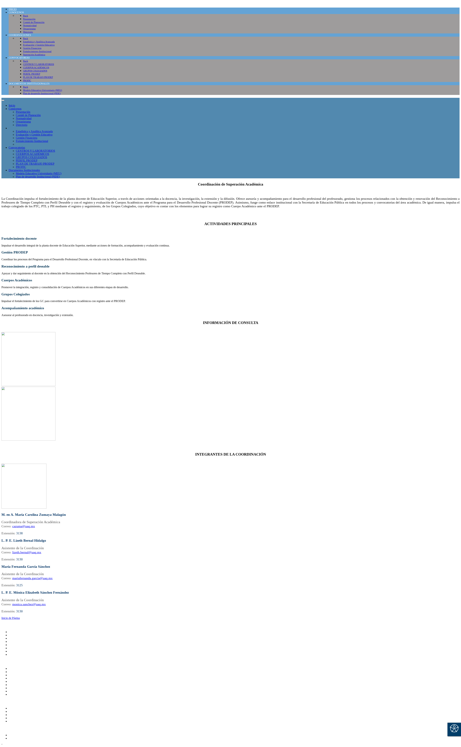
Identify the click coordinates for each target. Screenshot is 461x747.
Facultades (15, 651)
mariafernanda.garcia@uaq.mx (32, 578)
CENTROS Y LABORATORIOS (35, 150)
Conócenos (15, 108)
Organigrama (23, 121)
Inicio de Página (10, 618)
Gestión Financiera (26, 137)
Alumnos (14, 708)
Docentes (14, 717)
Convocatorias (17, 147)
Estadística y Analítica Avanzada (34, 131)
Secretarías (15, 638)
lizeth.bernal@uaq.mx (26, 552)
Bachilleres (15, 648)
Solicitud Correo (18, 714)
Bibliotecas (15, 684)
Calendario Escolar (19, 681)
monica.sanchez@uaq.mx (29, 604)
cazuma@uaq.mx (23, 526)
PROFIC (21, 166)
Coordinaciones (17, 128)
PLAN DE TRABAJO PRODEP (35, 163)
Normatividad (24, 118)
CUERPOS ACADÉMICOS (32, 154)
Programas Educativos (21, 735)
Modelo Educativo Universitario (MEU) (38, 173)
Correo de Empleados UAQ (25, 671)
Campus (13, 654)
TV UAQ (14, 675)
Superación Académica (29, 144)
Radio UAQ (16, 678)
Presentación (23, 111)
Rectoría (13, 635)
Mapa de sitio (16, 691)
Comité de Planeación (28, 115)
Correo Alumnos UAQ (22, 711)
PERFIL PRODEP (26, 160)
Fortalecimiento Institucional (32, 141)
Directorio (21, 124)
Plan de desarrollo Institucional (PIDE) (38, 176)
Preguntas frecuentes (20, 694)
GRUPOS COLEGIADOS (31, 157)
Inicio (12, 105)
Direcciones (15, 641)
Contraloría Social (19, 687)
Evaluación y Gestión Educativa (34, 134)
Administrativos (18, 721)
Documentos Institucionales (24, 170)
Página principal (18, 631)
